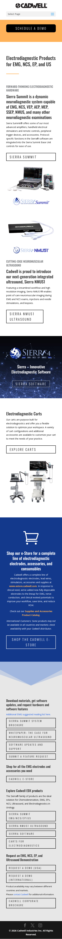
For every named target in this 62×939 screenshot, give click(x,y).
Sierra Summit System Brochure (25, 723)
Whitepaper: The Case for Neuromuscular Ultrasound (30, 735)
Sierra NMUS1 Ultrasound (22, 316)
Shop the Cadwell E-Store (31, 642)
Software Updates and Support (26, 746)
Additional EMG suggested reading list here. (28, 714)
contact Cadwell (20, 894)
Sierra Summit (23, 157)
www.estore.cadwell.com (23, 586)
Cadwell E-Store (21, 779)
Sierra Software (21, 833)
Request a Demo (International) (21, 878)
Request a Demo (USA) (25, 868)
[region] (31, 367)
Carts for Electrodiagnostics (24, 843)
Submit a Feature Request (28, 756)
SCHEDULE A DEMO (31, 28)
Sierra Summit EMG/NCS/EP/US (20, 816)
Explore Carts (23, 449)
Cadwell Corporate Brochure (24, 903)
